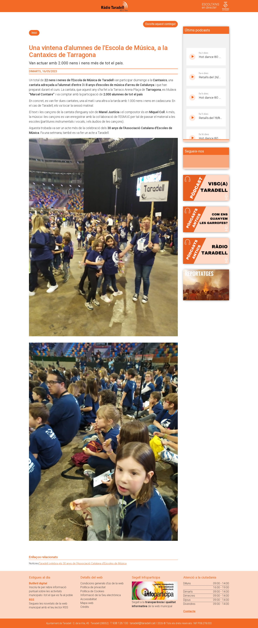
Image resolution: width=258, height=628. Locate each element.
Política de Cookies (92, 591)
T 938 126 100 (119, 623)
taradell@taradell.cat (142, 623)
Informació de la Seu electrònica (100, 595)
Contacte (189, 611)
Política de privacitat (92, 587)
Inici (34, 32)
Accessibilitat (88, 599)
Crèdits (84, 607)
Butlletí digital (38, 583)
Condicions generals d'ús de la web (102, 583)
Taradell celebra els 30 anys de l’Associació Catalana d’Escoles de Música (83, 563)
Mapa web (86, 603)
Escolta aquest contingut (160, 24)
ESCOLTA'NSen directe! (210, 5)
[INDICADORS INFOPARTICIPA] (155, 590)
